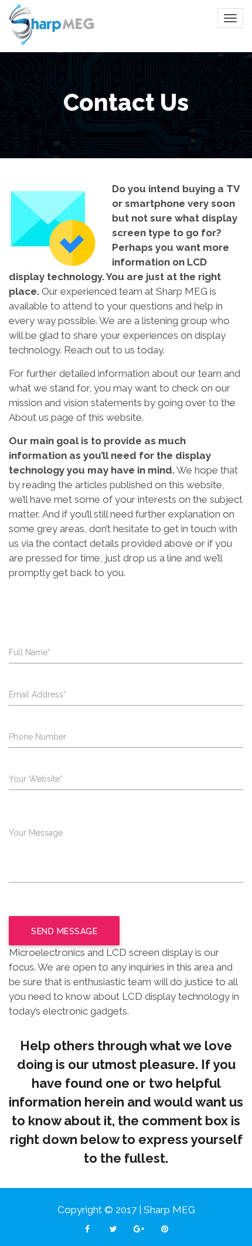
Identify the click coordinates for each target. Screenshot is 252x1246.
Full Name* (29, 652)
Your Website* (36, 779)
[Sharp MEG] (53, 24)
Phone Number (37, 736)
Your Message (36, 833)
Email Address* (37, 694)
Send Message (64, 931)
